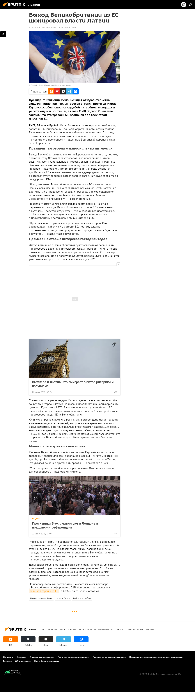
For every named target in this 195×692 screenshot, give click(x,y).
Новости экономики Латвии (96, 629)
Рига (62, 629)
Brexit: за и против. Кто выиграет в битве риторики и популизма (73, 384)
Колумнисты (135, 629)
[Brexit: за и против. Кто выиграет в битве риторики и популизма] (74, 358)
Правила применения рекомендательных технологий (156, 657)
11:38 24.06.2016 (37, 27)
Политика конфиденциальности (73, 657)
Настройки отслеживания (46, 661)
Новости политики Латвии (41, 598)
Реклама (7, 661)
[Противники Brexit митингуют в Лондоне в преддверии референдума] (74, 495)
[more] (116, 392)
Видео (36, 518)
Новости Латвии (63, 598)
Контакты (21, 657)
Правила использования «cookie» (109, 657)
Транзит (120, 629)
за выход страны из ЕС (44, 591)
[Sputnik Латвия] (15, 7)
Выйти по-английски (82, 598)
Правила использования (42, 657)
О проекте (8, 657)
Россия (150, 629)
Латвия (72, 629)
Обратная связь (22, 661)
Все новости (49, 629)
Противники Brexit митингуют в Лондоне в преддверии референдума (65, 525)
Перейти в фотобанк (62, 85)
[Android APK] (12, 672)
